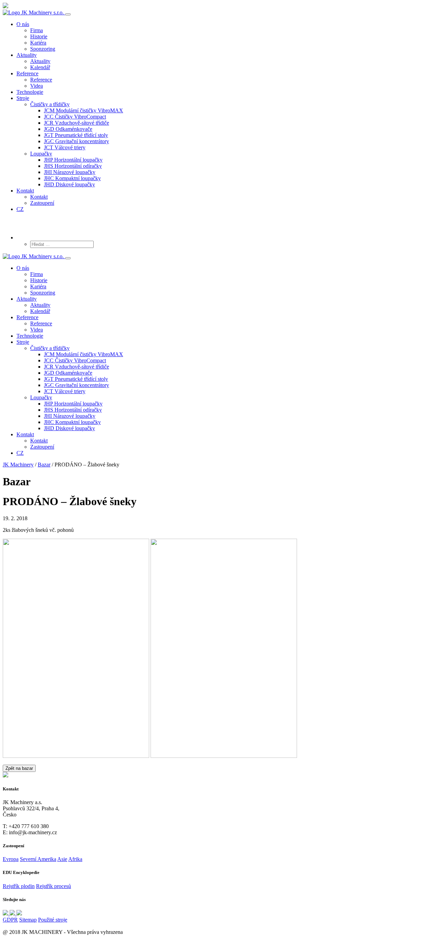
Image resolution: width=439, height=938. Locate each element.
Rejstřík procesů (53, 886)
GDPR (10, 920)
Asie (62, 859)
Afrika (75, 859)
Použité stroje (52, 920)
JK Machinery (18, 464)
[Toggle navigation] (68, 14)
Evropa (11, 859)
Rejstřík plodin (19, 886)
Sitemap (28, 920)
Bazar (44, 464)
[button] (50, 104)
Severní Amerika (38, 859)
